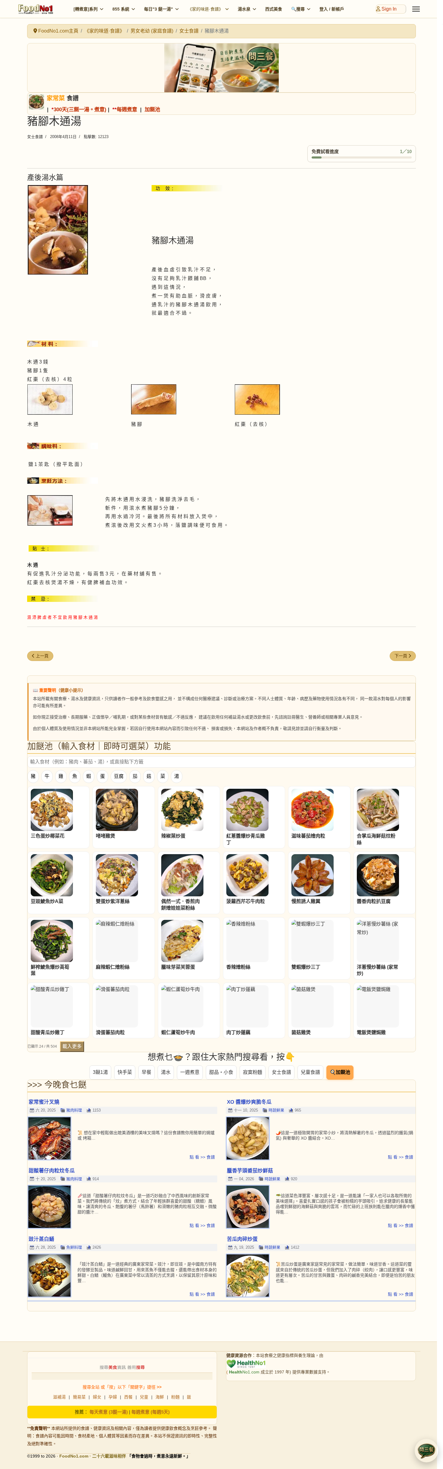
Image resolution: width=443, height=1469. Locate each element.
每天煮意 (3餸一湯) (109, 1411)
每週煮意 (127, 109)
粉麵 (175, 1397)
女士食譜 (35, 136)
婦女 (97, 1397)
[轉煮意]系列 (86, 9)
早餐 (146, 1072)
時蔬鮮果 (276, 1110)
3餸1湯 (100, 1072)
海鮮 (160, 1397)
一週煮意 (190, 1072)
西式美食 (273, 9)
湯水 (166, 1072)
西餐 (128, 1397)
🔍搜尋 (298, 9)
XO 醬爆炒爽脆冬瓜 (249, 1102)
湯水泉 (244, 9)
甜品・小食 (221, 1072)
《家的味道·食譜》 (205, 9)
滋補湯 (59, 1397)
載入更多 (72, 1046)
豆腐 (119, 776)
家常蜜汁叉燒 (44, 1102)
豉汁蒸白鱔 (41, 1239)
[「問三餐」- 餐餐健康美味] (221, 67)
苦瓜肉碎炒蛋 (242, 1239)
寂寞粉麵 (252, 1072)
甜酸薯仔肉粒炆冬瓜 (52, 1171)
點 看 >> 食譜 (202, 1157)
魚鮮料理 (74, 1247)
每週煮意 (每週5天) (150, 1411)
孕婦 (112, 1397)
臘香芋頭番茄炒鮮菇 (250, 1171)
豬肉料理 (74, 1110)
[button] (426, 1450)
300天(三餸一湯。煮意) (80, 109)
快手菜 (125, 1072)
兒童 (144, 1397)
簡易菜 (79, 1397)
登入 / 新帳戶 (331, 9)
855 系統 (120, 9)
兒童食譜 (310, 1072)
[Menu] (416, 9)
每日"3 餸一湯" (158, 9)
